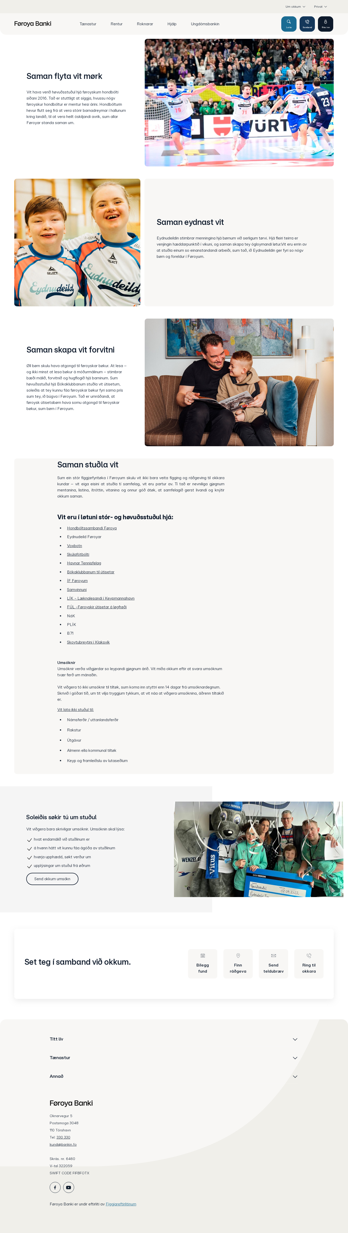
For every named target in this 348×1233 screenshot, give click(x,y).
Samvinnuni (77, 589)
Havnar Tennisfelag (84, 563)
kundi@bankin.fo (63, 1144)
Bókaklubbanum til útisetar (90, 572)
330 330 (63, 1137)
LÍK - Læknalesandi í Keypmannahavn (101, 598)
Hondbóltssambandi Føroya (92, 528)
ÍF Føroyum (77, 580)
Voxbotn (74, 545)
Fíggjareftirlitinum (121, 1204)
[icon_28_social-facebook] (55, 1187)
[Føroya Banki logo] (32, 24)
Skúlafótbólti (78, 554)
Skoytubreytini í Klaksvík (88, 642)
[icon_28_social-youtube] (68, 1187)
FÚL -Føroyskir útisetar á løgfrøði (97, 607)
